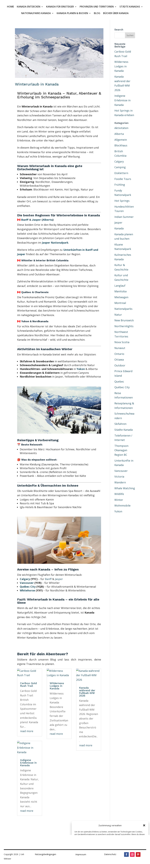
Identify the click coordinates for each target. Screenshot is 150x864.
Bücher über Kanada (116, 13)
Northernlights (123, 326)
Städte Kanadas (130, 7)
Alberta (48, 219)
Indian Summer (124, 217)
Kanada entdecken (28, 7)
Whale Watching (124, 488)
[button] (144, 825)
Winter (118, 500)
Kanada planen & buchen (72, 13)
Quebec (119, 381)
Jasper (36, 219)
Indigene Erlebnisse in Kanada (28, 762)
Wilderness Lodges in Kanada (57, 686)
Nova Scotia (121, 342)
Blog (97, 13)
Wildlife (119, 494)
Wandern (120, 482)
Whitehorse (27, 590)
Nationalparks (123, 308)
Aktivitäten (121, 128)
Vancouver (27, 583)
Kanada (119, 228)
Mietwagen (121, 297)
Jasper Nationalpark (55, 242)
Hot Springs (121, 200)
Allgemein (120, 139)
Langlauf (119, 285)
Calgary (25, 579)
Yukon (81, 369)
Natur (118, 314)
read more (26, 731)
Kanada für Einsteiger (60, 7)
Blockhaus (120, 145)
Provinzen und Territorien (97, 7)
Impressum (80, 854)
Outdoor (119, 365)
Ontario (119, 354)
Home (10, 7)
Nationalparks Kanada (36, 13)
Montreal (120, 303)
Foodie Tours (122, 179)
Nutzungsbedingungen (45, 854)
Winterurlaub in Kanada (37, 84)
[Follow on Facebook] (126, 854)
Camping (120, 167)
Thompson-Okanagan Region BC (121, 450)
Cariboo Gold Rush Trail (28, 684)
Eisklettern (121, 173)
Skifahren (120, 424)
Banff (25, 219)
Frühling (119, 184)
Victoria (119, 476)
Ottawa (119, 359)
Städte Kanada (123, 429)
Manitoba (120, 291)
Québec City (28, 586)
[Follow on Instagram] (132, 854)
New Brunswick (124, 320)
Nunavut (119, 348)
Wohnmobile (122, 505)
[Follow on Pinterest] (138, 854)
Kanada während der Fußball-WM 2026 (87, 691)
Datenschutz (110, 854)
